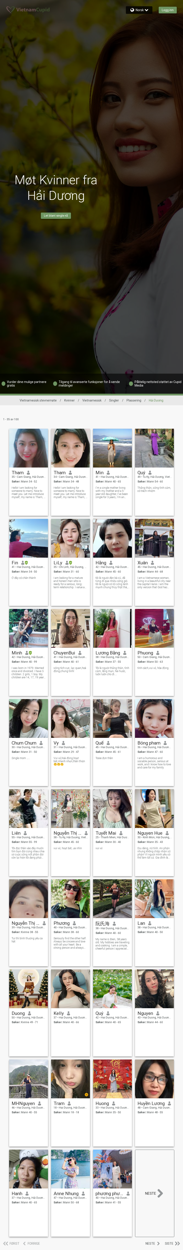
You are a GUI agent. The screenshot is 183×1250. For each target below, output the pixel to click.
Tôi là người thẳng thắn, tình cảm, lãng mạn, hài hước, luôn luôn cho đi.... (112, 671)
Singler (114, 400)
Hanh (17, 1193)
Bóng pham (148, 743)
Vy (56, 743)
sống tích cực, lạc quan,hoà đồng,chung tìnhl (70, 669)
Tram (59, 1103)
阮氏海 (103, 923)
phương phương (109, 1193)
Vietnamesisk (92, 400)
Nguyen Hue (149, 833)
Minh (17, 653)
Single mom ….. (21, 758)
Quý (141, 472)
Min (100, 472)
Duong (18, 1013)
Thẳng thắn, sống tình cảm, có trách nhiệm (154, 489)
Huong (102, 1103)
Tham (18, 472)
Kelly (59, 1013)
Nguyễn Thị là (26, 923)
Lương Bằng (108, 653)
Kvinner (69, 400)
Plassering (134, 400)
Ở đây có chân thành (24, 577)
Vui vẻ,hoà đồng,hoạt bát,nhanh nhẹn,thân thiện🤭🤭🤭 (69, 761)
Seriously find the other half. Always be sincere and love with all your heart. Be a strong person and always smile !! (70, 943)
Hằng (101, 562)
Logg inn (168, 10)
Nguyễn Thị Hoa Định (67, 833)
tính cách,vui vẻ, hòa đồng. (153, 668)
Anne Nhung (66, 1193)
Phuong (145, 653)
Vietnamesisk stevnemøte (38, 400)
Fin (15, 562)
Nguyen (145, 1013)
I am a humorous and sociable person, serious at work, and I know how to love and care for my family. (154, 763)
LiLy (58, 562)
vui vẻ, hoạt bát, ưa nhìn (68, 848)
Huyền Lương (151, 1103)
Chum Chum (24, 743)
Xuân (142, 562)
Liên (16, 833)
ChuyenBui (64, 653)
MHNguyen (23, 1103)
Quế (100, 743)
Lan (141, 923)
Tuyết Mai (106, 833)
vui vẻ (99, 848)
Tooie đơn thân (104, 758)
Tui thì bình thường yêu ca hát (27, 940)
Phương (62, 923)
